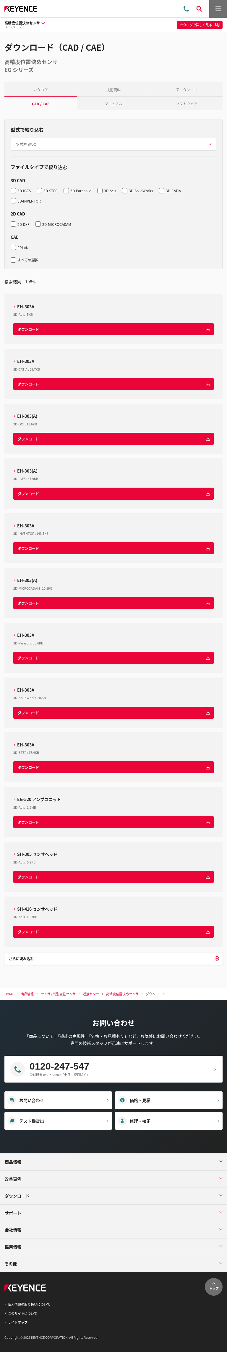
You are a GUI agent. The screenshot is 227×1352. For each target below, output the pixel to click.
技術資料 (113, 89)
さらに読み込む (21, 958)
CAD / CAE (40, 103)
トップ (214, 1288)
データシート (186, 89)
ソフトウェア (186, 103)
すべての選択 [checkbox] (27, 259)
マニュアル (113, 103)
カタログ (40, 89)
